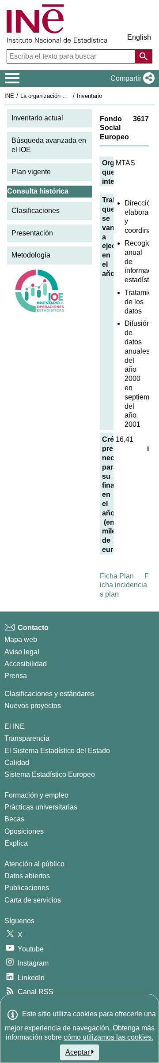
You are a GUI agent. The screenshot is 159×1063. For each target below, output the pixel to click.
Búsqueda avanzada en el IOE (48, 145)
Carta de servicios (32, 900)
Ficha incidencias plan (124, 585)
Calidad (16, 762)
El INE (14, 726)
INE (9, 96)
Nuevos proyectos (32, 705)
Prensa (15, 675)
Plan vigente (31, 171)
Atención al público (34, 864)
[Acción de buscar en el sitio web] (143, 56)
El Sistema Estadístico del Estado (57, 750)
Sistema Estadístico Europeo (49, 774)
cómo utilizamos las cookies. (108, 1037)
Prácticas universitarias (40, 807)
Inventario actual (37, 118)
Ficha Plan (117, 576)
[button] (131, 78)
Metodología (30, 255)
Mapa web (20, 639)
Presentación (32, 233)
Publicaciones (26, 887)
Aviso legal (21, 652)
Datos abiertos (27, 876)
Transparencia (26, 738)
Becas (14, 819)
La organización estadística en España (70, 96)
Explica (16, 843)
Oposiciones (24, 831)
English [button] (139, 37)
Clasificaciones (35, 210)
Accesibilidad (25, 664)
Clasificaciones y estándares (49, 693)
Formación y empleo (36, 795)
